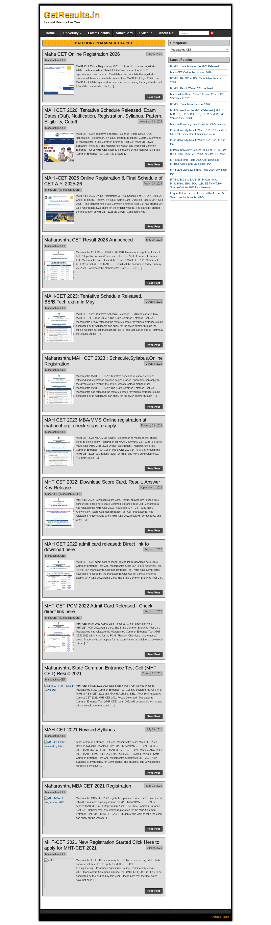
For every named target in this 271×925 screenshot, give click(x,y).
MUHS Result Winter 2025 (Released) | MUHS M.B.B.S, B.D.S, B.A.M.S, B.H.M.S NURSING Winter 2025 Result (197, 114)
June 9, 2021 (154, 847)
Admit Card (124, 33)
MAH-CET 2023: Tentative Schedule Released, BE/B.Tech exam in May (93, 298)
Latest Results (99, 33)
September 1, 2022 (151, 487)
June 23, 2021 (154, 785)
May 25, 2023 (154, 239)
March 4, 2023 (153, 363)
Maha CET (51, 189)
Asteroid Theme (221, 916)
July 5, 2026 (155, 54)
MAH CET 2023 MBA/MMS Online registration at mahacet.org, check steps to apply (95, 422)
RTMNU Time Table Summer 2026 (190, 104)
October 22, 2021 (152, 673)
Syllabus (145, 33)
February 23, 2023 (151, 425)
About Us (166, 33)
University (71, 33)
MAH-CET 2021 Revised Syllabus (79, 729)
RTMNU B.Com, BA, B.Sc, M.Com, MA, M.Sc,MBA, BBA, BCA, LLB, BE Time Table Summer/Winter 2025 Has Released (196, 183)
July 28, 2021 (154, 729)
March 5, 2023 (153, 301)
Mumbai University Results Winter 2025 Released (198, 124)
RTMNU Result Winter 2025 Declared (191, 88)
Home (50, 33)
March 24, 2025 (153, 183)
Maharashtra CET (55, 60)
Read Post (153, 97)
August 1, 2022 (153, 549)
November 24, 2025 (150, 121)
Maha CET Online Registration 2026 (82, 54)
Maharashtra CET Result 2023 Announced (88, 239)
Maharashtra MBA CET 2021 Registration (87, 785)
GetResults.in (72, 14)
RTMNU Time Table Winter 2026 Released (194, 66)
